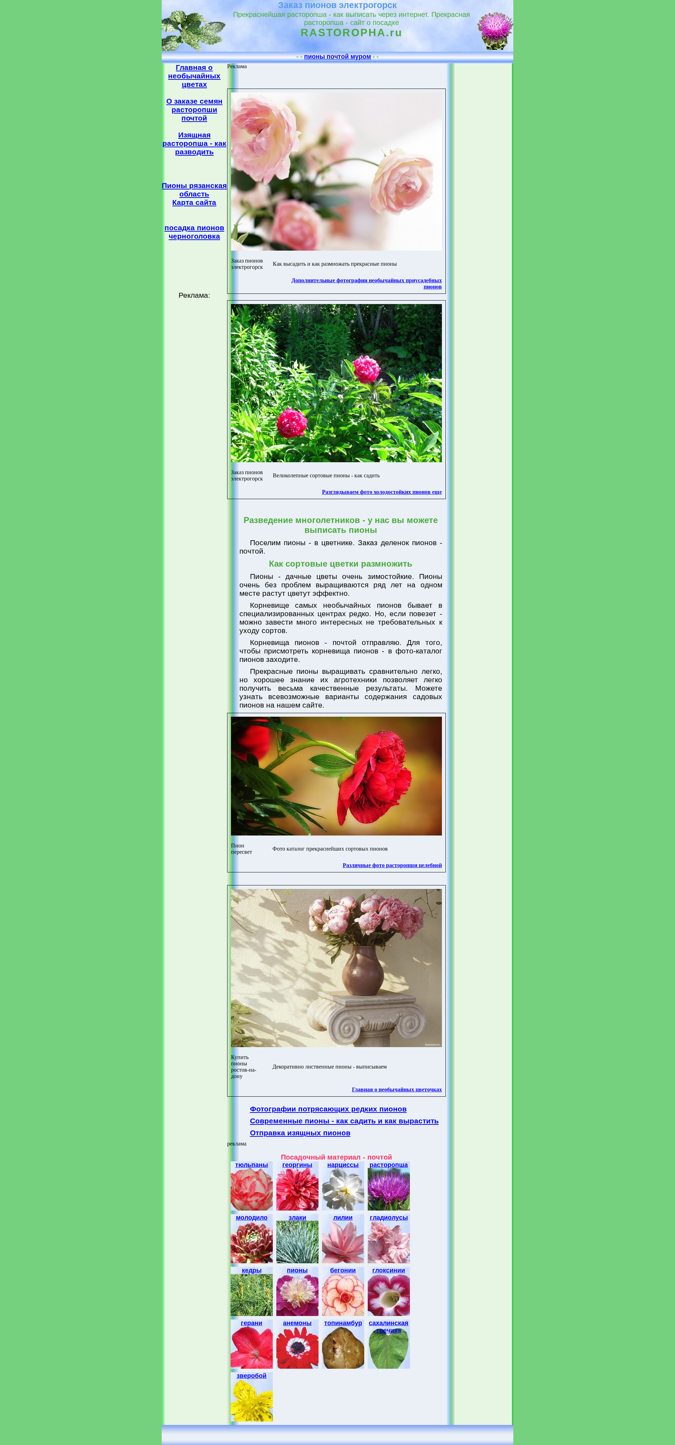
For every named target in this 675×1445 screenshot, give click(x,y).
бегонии (343, 1270)
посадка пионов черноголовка (194, 232)
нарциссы (343, 1164)
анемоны (297, 1323)
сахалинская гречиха (389, 1327)
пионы (297, 1270)
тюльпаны (251, 1164)
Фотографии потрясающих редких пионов (328, 1109)
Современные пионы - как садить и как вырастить (344, 1121)
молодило (252, 1217)
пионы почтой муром (337, 56)
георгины (297, 1164)
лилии (343, 1217)
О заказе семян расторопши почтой (194, 109)
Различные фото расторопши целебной (392, 865)
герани (251, 1323)
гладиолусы (389, 1217)
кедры (252, 1270)
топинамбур (343, 1323)
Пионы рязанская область (194, 189)
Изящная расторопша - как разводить (194, 143)
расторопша (388, 1164)
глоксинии (388, 1270)
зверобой (251, 1375)
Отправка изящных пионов (300, 1133)
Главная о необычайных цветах (194, 75)
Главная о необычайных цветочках (397, 1089)
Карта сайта (194, 202)
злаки (297, 1217)
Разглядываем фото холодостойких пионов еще (382, 492)
